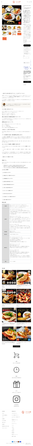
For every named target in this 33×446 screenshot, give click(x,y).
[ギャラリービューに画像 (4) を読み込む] (19, 28)
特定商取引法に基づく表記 (5, 426)
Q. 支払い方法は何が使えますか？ (8, 187)
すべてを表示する (16, 346)
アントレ (13, 425)
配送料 (25, 41)
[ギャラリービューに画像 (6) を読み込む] (9, 33)
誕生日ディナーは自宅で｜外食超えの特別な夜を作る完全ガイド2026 (14, 166)
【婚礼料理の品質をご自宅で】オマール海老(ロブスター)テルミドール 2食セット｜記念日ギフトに (24, 323)
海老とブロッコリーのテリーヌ (27, 45)
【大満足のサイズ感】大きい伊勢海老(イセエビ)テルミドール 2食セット (9, 285)
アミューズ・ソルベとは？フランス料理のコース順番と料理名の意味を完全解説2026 (16, 167)
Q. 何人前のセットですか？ (7, 172)
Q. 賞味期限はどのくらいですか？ (8, 178)
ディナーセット (13, 421)
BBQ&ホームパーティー (15, 434)
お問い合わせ (4, 422)
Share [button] (25, 84)
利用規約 (3, 424)
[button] (2, 2)
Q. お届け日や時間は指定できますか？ (8, 184)
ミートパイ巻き (26, 51)
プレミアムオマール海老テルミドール (16, 417)
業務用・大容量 (14, 436)
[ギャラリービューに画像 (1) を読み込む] (4, 28)
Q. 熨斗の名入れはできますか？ (7, 193)
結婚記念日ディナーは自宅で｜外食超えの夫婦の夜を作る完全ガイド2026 (14, 165)
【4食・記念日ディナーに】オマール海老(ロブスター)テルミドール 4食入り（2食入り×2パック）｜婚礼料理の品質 (9, 323)
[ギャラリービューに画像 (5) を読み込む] (4, 33)
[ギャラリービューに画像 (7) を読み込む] (14, 33)
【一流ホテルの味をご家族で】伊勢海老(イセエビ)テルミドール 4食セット (9, 304)
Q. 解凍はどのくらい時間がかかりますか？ (9, 175)
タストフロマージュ (14, 423)
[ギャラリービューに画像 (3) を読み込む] (14, 28)
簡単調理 (13, 432)
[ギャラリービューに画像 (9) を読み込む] (4, 38)
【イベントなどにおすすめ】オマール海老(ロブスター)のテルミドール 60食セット (24, 342)
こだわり (3, 413)
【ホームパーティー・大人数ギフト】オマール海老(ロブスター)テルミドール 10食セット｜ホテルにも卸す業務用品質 (9, 342)
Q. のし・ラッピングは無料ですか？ (8, 190)
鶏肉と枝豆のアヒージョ (27, 53)
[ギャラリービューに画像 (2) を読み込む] (9, 28)
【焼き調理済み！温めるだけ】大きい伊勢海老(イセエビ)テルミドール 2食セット (24, 285)
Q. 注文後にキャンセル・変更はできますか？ (9, 196)
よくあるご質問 (4, 420)
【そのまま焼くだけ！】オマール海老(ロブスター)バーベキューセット (24, 304)
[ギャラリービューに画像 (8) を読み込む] (19, 33)
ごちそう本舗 (9, 443)
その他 (12, 427)
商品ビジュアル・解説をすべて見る (8, 156)
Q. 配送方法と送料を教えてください (8, 181)
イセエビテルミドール (14, 413)
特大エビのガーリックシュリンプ (27, 47)
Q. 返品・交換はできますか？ (7, 199)
